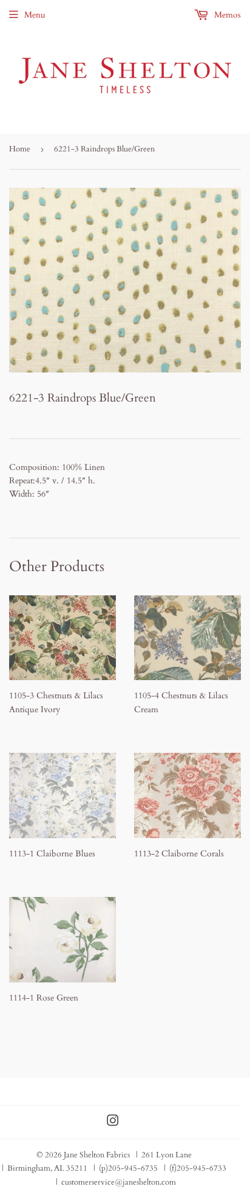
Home (19, 149)
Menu (35, 15)
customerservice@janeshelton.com (118, 1182)
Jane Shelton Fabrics (97, 1154)
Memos (226, 15)
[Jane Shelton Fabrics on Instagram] (113, 1122)
